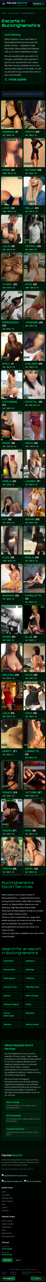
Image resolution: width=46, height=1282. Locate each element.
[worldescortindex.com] (12, 1181)
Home (4, 13)
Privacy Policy (4, 1273)
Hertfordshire (7, 1227)
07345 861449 (7, 1255)
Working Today (7, 1198)
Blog (3, 1204)
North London (7, 1221)
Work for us (37, 4)
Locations (5, 1210)
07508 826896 (17, 79)
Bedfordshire (7, 1233)
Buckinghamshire (8, 1236)
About (18, 1260)
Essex (4, 1230)
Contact (4, 1207)
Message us (8, 1278)
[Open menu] (3, 4)
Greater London (8, 1224)
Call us (38, 1278)
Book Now (7, 1260)
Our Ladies (6, 1195)
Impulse (17, 2)
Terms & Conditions (13, 1273)
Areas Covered (13, 13)
